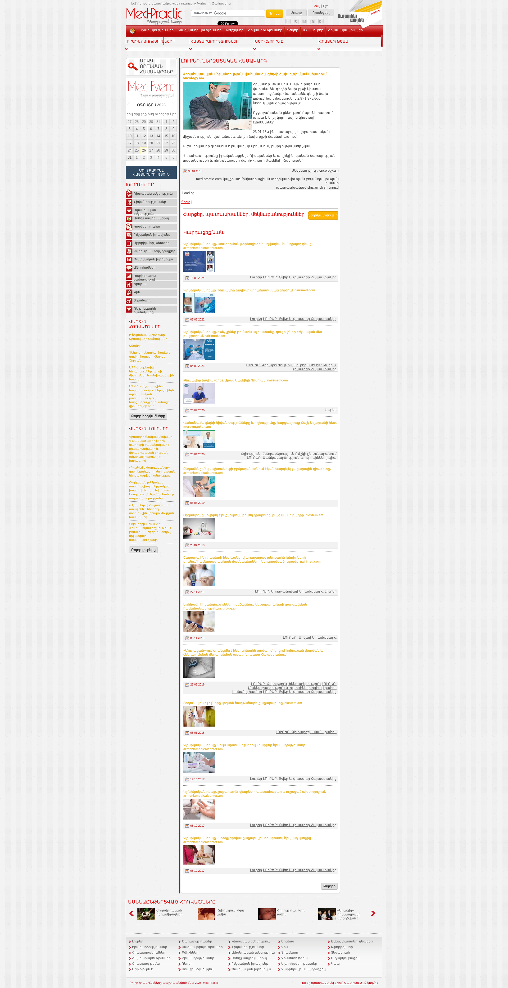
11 (136, 136)
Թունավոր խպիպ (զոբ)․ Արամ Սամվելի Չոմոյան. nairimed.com (235, 380)
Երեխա (140, 284)
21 (158, 143)
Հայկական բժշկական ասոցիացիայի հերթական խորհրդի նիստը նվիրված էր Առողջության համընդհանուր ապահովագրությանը (151, 490)
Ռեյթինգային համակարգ (145, 310)
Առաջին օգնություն (198, 969)
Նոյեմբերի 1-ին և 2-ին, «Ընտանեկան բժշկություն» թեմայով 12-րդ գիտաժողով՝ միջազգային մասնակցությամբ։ (150, 531)
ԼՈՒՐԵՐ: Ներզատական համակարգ (224, 61)
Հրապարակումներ (345, 30)
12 (144, 136)
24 (129, 150)
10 (129, 136)
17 (129, 143)
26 (144, 150)
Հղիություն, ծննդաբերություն (267, 454)
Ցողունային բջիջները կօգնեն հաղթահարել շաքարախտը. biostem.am (242, 703)
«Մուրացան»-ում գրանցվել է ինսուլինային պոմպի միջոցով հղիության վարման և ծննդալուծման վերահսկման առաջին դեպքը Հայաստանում (253, 652)
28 (137, 122)
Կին (137, 292)
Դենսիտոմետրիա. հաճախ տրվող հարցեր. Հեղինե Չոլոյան (150, 356)
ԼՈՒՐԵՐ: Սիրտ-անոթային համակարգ (289, 591)
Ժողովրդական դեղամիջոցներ (169, 912)
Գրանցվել (320, 13)
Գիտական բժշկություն (153, 193)
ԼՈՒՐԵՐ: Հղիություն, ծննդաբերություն (286, 684)
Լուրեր (317, 30)
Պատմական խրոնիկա (153, 259)
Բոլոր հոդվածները (148, 416)
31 (158, 122)
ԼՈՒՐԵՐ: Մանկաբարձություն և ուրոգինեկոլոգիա (292, 458)
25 (137, 150)
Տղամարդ (142, 300)
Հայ (317, 6)
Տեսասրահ (151, 40)
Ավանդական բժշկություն (145, 211)
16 (173, 136)
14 (158, 136)
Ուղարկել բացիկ (345, 958)
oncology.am (329, 170)
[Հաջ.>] (174, 105)
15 (166, 136)
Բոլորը (329, 886)
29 (144, 122)
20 (151, 143)
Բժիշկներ (234, 30)
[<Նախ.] (128, 105)
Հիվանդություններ (265, 30)
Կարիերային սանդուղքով (145, 277)
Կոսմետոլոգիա (147, 226)
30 (151, 122)
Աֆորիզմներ (145, 267)
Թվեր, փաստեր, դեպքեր (154, 251)
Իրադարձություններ (149, 947)
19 (144, 143)
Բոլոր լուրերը (143, 550)
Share (185, 202)
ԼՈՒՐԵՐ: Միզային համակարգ (310, 637)
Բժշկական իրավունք (152, 235)
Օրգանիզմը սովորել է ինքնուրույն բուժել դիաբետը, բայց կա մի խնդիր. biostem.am (253, 515)
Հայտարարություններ (151, 958)
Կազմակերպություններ (199, 30)
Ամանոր (135, 345)
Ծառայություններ (157, 30)
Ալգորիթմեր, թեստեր (152, 243)
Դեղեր (292, 30)
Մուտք (296, 13)
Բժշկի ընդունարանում (316, 454)
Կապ (170, 40)
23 (173, 143)
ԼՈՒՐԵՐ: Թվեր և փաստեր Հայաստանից (300, 277)
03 (305, 30)
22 (166, 143)
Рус (325, 6)
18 (137, 143)
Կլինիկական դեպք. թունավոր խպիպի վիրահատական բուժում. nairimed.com (249, 290)
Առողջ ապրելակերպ (151, 218)
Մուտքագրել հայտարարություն (151, 172)
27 (129, 122)
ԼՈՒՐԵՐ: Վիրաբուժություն (269, 365)
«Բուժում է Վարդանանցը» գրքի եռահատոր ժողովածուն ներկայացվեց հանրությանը (152, 471)
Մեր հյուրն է (142, 969)
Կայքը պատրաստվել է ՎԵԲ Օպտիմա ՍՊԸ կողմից (339, 982)
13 (151, 136)
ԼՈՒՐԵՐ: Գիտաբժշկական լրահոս (306, 732)
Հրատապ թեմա (146, 963)
